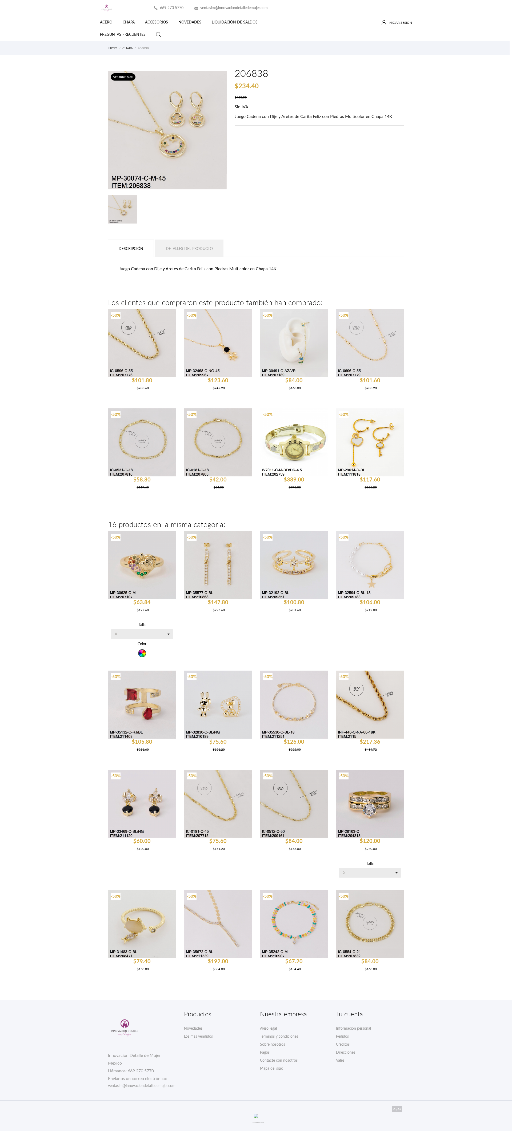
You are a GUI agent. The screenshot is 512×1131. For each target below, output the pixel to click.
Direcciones (345, 1052)
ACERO (106, 22)
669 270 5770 (171, 8)
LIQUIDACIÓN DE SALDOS (239, 20)
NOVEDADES (189, 22)
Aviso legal (268, 1028)
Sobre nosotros (272, 1044)
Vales (340, 1060)
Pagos (265, 1052)
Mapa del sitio (271, 1068)
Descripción (131, 249)
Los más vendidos (198, 1036)
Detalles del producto (189, 249)
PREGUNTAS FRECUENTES (123, 35)
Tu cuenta (349, 1014)
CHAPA (129, 22)
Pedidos (342, 1036)
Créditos (343, 1044)
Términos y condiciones (279, 1036)
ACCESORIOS (156, 22)
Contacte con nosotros (279, 1060)
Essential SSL (258, 1123)
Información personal (353, 1028)
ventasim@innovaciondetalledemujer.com (234, 8)
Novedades (193, 1028)
